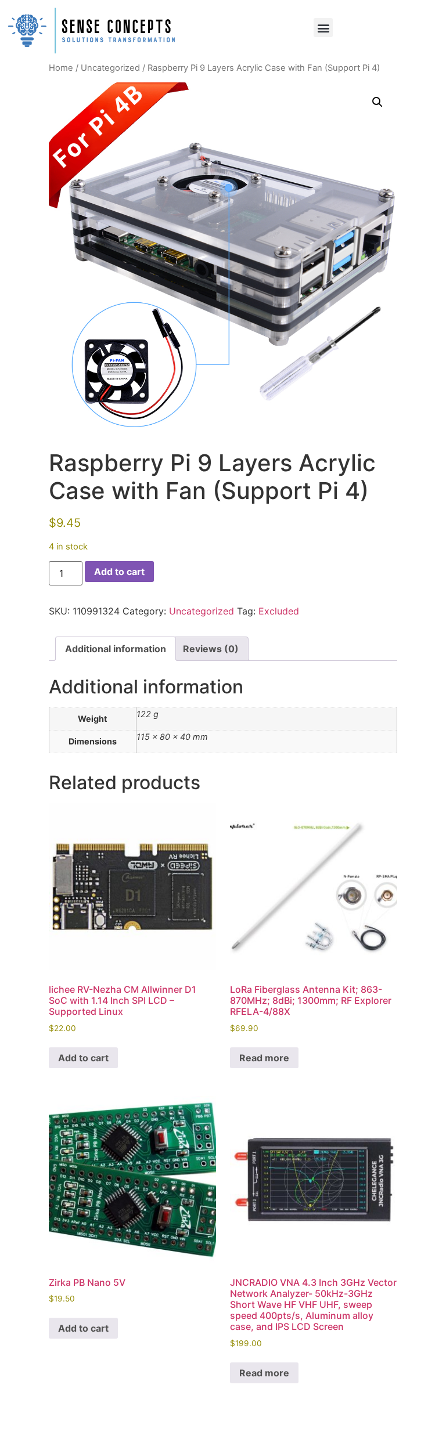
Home (61, 68)
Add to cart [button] (83, 1058)
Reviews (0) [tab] (211, 649)
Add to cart (119, 571)
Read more (264, 1058)
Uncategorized (110, 68)
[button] (323, 27)
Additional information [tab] (115, 649)
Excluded (278, 611)
